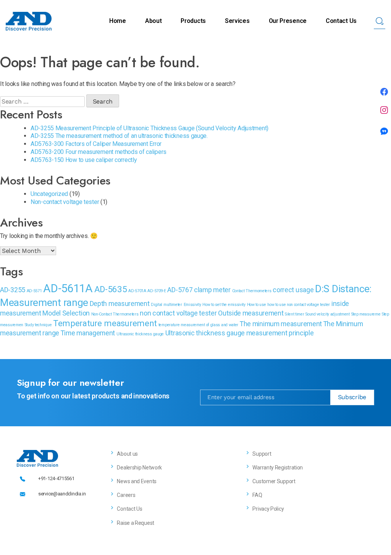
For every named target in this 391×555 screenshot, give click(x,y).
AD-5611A (68, 288)
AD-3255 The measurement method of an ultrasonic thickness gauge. (119, 135)
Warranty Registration (277, 467)
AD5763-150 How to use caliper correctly (84, 159)
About (153, 20)
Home (117, 20)
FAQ (257, 495)
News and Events (137, 481)
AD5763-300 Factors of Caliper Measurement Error (96, 143)
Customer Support (273, 481)
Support (261, 453)
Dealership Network (139, 467)
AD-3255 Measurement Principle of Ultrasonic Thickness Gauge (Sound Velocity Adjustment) (149, 128)
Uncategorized (49, 193)
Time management (88, 333)
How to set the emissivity (224, 304)
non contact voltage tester (178, 313)
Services (237, 20)
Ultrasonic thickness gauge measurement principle (239, 333)
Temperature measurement (105, 323)
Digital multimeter (166, 304)
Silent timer (294, 314)
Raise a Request (135, 523)
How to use (256, 304)
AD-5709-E (156, 290)
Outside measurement (250, 313)
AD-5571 (34, 290)
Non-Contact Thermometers (115, 314)
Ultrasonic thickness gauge (140, 334)
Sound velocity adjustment (327, 314)
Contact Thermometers (251, 290)
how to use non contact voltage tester (298, 304)
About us (127, 453)
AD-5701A (137, 290)
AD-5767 (179, 290)
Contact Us (341, 20)
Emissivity (192, 304)
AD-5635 (110, 289)
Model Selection (66, 313)
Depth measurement (120, 303)
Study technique (38, 324)
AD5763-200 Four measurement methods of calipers (98, 151)
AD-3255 (12, 290)
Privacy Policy (268, 508)
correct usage (293, 290)
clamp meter (212, 290)
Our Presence (288, 20)
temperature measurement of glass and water (198, 324)
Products (193, 20)
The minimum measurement (281, 324)
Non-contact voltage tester (65, 201)
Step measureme (366, 314)
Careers (126, 495)
